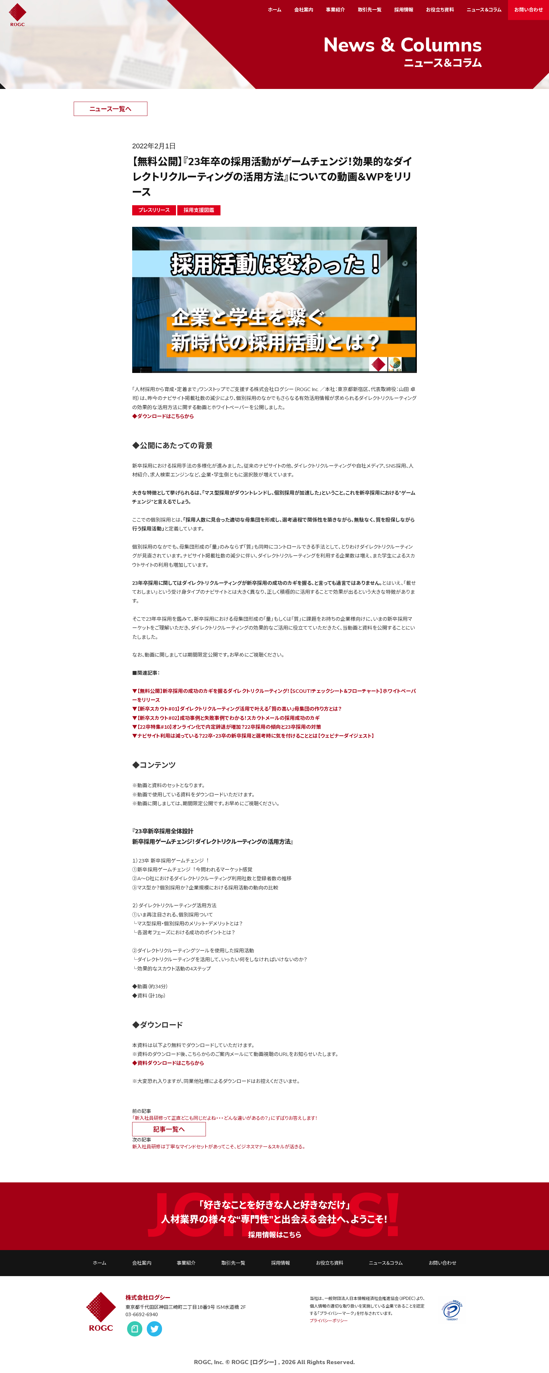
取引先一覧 (370, 10)
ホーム (274, 10)
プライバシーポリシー (329, 1321)
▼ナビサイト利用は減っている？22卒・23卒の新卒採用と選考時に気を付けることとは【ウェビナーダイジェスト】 (253, 736)
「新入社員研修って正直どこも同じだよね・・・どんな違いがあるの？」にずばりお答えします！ (225, 1118)
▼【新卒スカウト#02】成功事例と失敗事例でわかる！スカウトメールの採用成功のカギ (226, 718)
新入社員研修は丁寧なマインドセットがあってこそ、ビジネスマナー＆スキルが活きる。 (218, 1147)
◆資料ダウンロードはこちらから (168, 1063)
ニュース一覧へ (111, 109)
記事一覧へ (169, 1129)
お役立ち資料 (440, 10)
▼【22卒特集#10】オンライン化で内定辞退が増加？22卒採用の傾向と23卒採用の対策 (226, 727)
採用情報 (403, 10)
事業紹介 (335, 10)
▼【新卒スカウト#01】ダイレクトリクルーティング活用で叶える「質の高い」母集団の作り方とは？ (237, 709)
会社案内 (303, 10)
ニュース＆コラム (484, 10)
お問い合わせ (528, 10)
